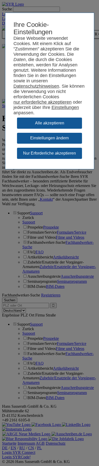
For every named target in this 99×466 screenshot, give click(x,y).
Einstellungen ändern (49, 138)
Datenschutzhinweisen (36, 86)
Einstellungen (65, 107)
